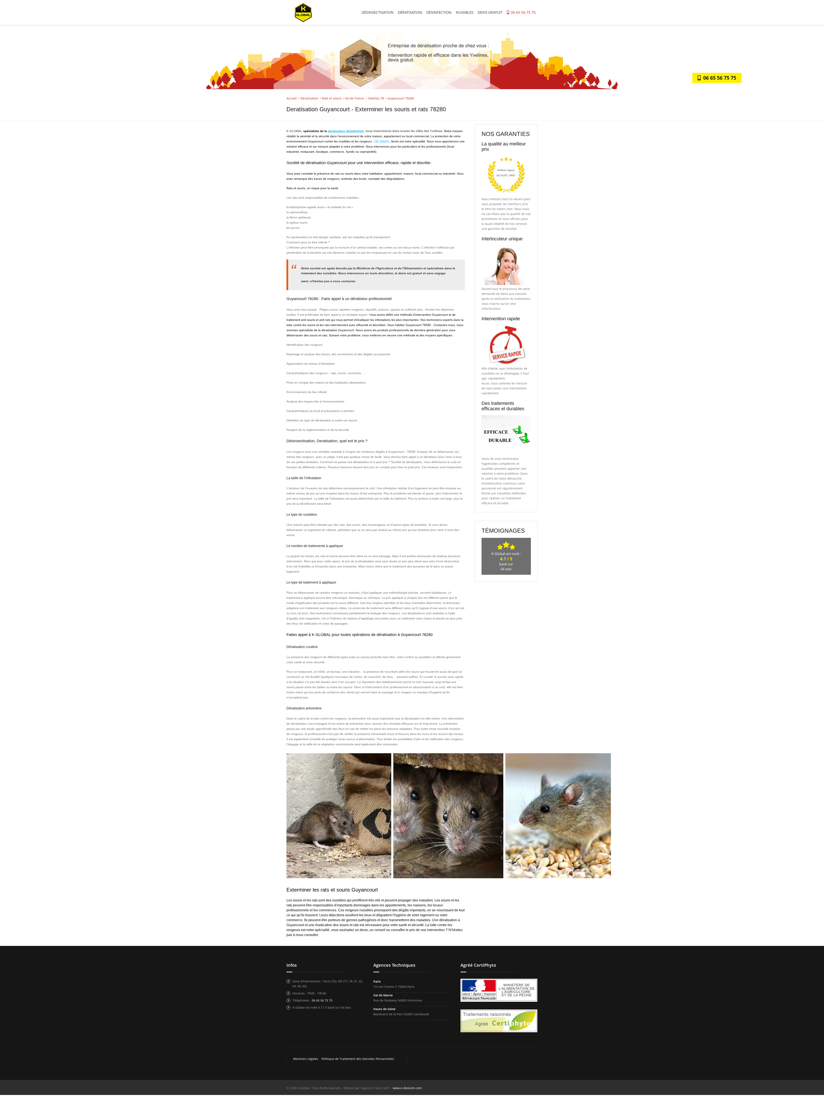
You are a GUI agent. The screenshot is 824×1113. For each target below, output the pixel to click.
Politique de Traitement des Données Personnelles (357, 1059)
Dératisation (410, 12)
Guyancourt (355, 131)
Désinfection (438, 12)
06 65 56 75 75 (522, 12)
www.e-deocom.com (407, 1088)
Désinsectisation (378, 12)
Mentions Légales (305, 1059)
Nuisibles (464, 12)
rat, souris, (381, 141)
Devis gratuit (490, 12)
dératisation (337, 131)
